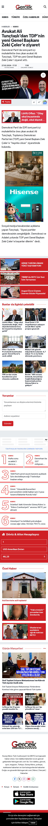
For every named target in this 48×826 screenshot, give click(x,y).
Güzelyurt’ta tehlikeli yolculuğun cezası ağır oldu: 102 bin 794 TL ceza (27, 522)
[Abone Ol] (45, 102)
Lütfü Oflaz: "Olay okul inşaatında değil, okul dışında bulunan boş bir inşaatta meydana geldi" (12, 327)
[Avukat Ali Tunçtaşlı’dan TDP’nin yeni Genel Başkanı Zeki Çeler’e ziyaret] (24, 84)
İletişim (16, 787)
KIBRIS (5, 17)
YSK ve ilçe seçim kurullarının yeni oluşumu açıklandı (10, 377)
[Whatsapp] (33, 779)
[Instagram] (24, 779)
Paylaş (7, 102)
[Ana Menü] (3, 7)
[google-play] (24, 802)
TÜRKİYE (15, 17)
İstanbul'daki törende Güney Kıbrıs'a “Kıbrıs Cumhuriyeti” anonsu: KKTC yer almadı (28, 507)
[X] (19, 779)
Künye (6, 787)
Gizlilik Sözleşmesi (30, 787)
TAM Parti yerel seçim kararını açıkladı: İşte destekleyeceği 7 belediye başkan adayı (28, 477)
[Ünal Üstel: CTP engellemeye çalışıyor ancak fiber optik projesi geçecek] (35, 314)
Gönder (8, 424)
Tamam (32, 823)
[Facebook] (15, 779)
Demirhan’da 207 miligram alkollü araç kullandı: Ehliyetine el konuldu (41, 462)
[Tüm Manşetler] (44, 649)
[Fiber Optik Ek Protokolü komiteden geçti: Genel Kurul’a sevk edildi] (12, 342)
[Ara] (45, 7)
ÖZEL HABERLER (31, 17)
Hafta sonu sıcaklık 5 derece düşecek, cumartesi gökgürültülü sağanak (14, 462)
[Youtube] (28, 779)
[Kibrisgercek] (24, 7)
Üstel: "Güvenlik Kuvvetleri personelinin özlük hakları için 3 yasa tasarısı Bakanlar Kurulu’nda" (27, 492)
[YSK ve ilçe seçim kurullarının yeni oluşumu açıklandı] (12, 367)
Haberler (6, 27)
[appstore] (24, 794)
